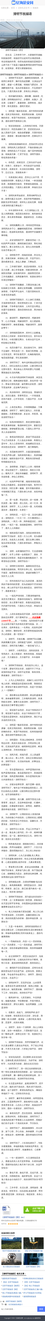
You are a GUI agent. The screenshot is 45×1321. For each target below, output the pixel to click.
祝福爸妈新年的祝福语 (11, 1296)
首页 (13, 8)
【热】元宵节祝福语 (10, 1282)
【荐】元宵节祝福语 (32, 1282)
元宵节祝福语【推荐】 (11, 1286)
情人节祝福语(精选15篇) (12, 1293)
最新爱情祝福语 (30, 1296)
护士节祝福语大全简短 (33, 1293)
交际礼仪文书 (24, 8)
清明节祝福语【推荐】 (14, 1301)
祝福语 (35, 8)
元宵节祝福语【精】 (10, 1289)
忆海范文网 (19, 1318)
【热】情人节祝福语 (32, 1286)
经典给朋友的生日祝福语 (33, 1278)
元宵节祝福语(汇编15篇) (33, 1289)
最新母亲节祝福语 (9, 1278)
